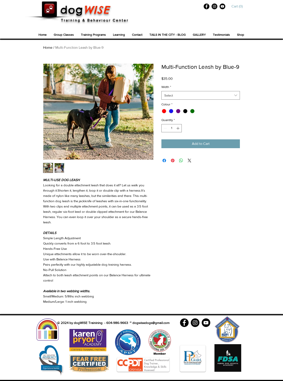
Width (166, 87)
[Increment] (178, 128)
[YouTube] (222, 6)
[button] (238, 6)
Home (47, 47)
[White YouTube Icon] (231, 6)
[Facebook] (206, 6)
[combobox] (200, 95)
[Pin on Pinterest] (172, 160)
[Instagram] (214, 6)
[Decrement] (165, 128)
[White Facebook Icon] (202, 6)
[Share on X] (189, 160)
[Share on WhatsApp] (181, 160)
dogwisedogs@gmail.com (151, 323)
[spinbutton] (172, 128)
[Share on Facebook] (164, 160)
